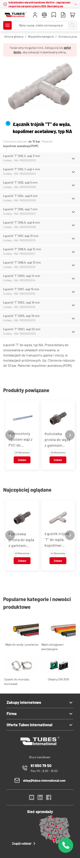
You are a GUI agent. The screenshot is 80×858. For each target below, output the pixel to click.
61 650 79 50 (41, 765)
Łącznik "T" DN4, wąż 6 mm (20, 196)
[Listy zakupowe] (53, 15)
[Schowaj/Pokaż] (73, 159)
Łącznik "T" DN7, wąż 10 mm (21, 236)
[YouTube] (31, 798)
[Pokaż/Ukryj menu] (7, 25)
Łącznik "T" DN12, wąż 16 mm (21, 302)
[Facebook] (48, 798)
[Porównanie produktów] (44, 15)
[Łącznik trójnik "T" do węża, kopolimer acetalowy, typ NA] (40, 87)
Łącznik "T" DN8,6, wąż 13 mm (22, 262)
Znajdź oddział (21, 843)
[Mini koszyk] (72, 15)
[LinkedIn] (40, 798)
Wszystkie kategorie (41, 36)
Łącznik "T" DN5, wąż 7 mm (20, 209)
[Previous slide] (10, 435)
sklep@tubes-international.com (44, 780)
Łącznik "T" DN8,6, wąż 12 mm (22, 249)
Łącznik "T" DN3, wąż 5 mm (20, 182)
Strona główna (13, 36)
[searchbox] (40, 25)
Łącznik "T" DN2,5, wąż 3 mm (21, 156)
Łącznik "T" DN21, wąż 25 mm (22, 329)
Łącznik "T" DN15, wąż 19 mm (21, 316)
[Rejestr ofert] (63, 15)
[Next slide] (70, 435)
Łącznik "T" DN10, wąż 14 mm (21, 276)
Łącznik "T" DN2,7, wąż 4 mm (21, 169)
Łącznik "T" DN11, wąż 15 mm (21, 289)
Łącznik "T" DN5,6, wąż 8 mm (21, 222)
